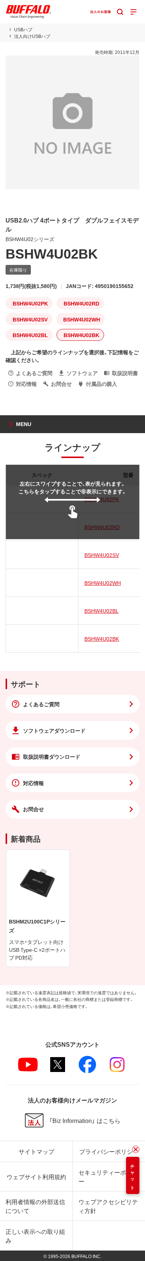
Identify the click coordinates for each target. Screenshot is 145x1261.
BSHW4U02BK (101, 638)
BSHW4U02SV (101, 555)
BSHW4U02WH (102, 582)
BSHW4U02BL (101, 610)
